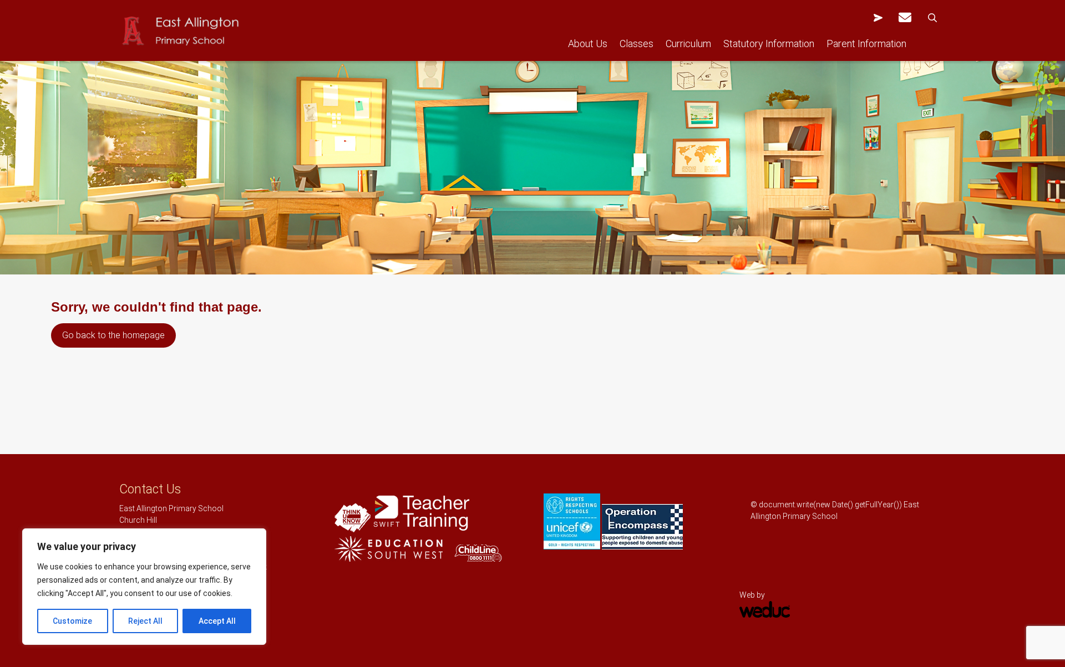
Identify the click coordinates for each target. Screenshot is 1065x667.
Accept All (217, 621)
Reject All (145, 621)
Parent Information (866, 43)
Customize (72, 621)
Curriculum (688, 43)
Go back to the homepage (113, 335)
